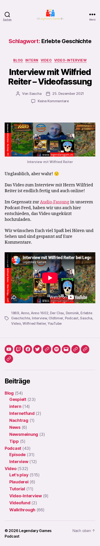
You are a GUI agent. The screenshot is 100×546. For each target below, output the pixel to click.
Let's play (18, 474)
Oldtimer (56, 318)
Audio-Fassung (54, 202)
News (14, 427)
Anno (25, 313)
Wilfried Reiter (34, 323)
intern (31, 60)
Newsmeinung (23, 434)
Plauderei (19, 481)
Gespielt (17, 399)
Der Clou (57, 313)
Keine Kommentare (53, 101)
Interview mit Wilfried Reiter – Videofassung (50, 77)
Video (46, 60)
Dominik (72, 313)
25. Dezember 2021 (68, 93)
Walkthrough (22, 509)
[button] (75, 349)
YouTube (55, 323)
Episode (17, 454)
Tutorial (17, 488)
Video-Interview (70, 60)
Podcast (71, 318)
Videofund (19, 502)
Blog (18, 60)
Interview (39, 318)
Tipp (14, 441)
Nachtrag (18, 420)
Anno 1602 (39, 313)
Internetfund (22, 413)
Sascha (35, 93)
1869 (15, 313)
